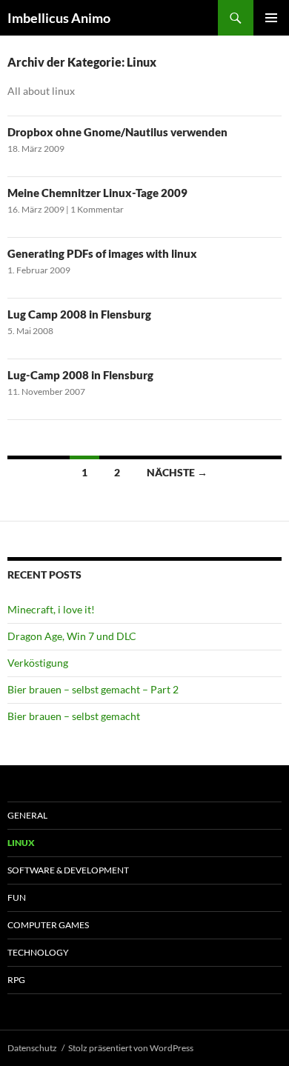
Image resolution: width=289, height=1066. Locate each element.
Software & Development (68, 870)
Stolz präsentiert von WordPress (130, 1047)
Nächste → (177, 472)
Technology (38, 952)
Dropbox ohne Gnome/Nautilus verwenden (117, 132)
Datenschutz (32, 1047)
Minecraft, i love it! (51, 609)
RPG (16, 979)
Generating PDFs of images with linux (102, 253)
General (27, 815)
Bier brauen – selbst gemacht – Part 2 (93, 689)
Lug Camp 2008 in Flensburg (79, 314)
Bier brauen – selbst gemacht (73, 716)
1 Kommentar (97, 209)
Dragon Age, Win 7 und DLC (71, 636)
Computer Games (48, 924)
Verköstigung (37, 662)
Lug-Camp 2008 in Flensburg (80, 375)
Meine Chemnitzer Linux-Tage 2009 (97, 192)
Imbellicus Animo (58, 18)
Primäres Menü (271, 18)
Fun (16, 897)
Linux (21, 842)
